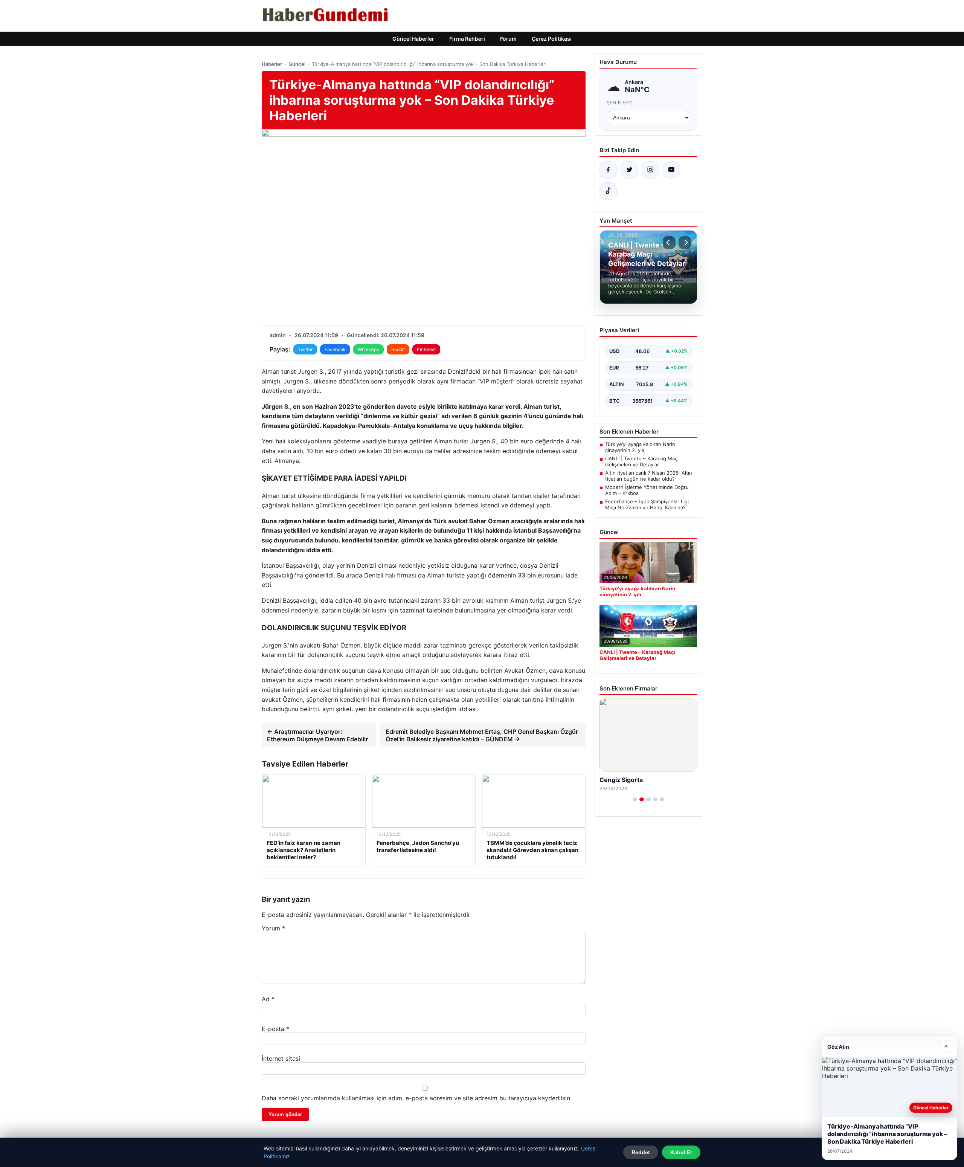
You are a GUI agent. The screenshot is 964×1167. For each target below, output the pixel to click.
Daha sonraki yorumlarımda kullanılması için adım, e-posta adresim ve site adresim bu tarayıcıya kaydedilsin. (417, 1098)
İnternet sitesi (281, 1058)
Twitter (305, 349)
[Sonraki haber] (685, 242)
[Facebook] (608, 170)
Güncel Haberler (413, 38)
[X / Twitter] (629, 170)
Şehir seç (620, 102)
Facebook (335, 349)
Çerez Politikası (552, 38)
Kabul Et (681, 1152)
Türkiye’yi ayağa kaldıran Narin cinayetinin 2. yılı (640, 447)
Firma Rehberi (467, 38)
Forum (508, 38)
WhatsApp (368, 349)
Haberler (272, 64)
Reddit (398, 349)
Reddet (640, 1152)
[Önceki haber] (669, 242)
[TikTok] (608, 191)
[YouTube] (671, 170)
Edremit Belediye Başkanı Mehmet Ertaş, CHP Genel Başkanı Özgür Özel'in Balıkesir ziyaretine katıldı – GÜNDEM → (482, 735)
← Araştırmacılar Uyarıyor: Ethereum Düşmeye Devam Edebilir (317, 735)
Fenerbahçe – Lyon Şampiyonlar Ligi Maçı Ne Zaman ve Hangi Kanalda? (647, 504)
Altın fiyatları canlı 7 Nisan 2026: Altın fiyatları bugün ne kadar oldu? (648, 476)
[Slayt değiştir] (635, 799)
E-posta (275, 1029)
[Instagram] (650, 170)
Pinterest (426, 349)
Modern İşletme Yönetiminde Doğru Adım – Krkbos (647, 490)
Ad (268, 999)
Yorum (273, 928)
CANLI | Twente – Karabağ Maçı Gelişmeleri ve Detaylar (642, 461)
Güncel (296, 64)
